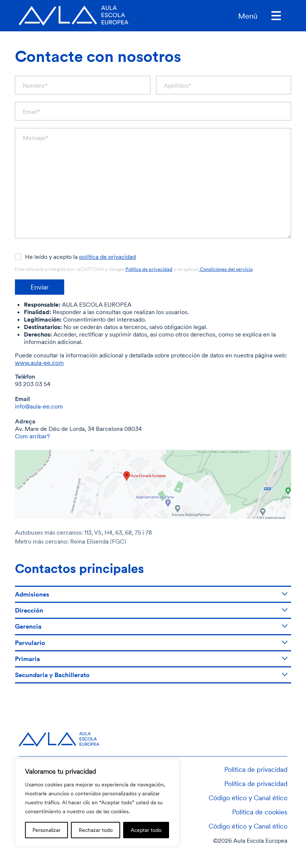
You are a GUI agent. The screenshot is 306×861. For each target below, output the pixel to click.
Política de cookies (259, 812)
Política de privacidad (148, 269)
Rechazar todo (96, 830)
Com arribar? (32, 436)
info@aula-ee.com (39, 406)
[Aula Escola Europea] (73, 16)
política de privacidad (107, 256)
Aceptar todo (146, 830)
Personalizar (46, 830)
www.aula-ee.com (39, 362)
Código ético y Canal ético (248, 797)
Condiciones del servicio (226, 269)
